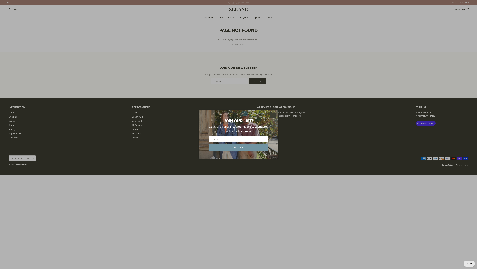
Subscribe (238, 147)
